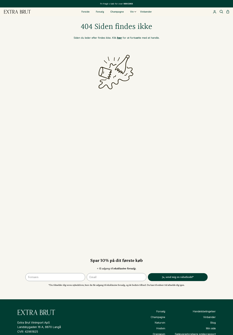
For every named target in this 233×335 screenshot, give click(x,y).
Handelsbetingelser (204, 311)
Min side (211, 328)
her (119, 37)
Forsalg (160, 311)
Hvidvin (160, 328)
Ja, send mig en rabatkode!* (178, 277)
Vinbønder (209, 317)
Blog (213, 322)
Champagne (158, 317)
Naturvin (160, 322)
